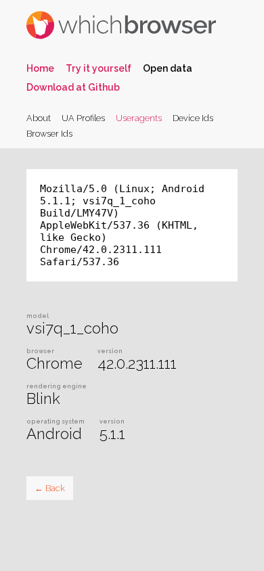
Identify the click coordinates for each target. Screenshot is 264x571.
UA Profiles (83, 118)
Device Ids (193, 118)
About (38, 118)
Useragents (139, 118)
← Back (50, 488)
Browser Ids (49, 134)
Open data (167, 68)
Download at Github (73, 87)
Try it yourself (98, 68)
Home (40, 68)
